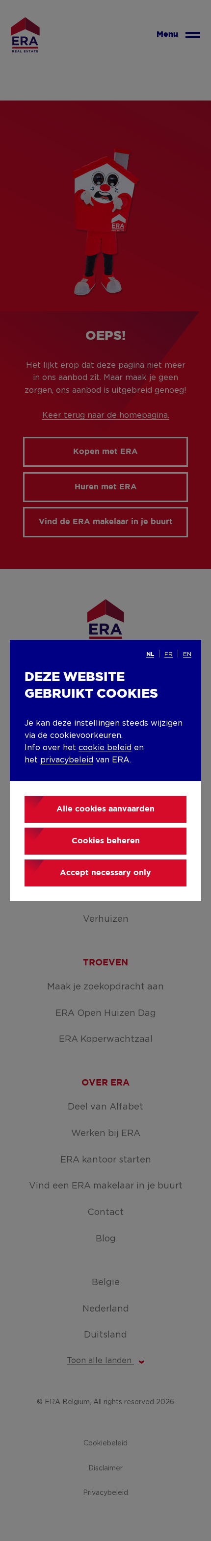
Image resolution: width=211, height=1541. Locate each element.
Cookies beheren (106, 841)
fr (168, 654)
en (187, 654)
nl (150, 654)
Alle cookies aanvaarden (105, 809)
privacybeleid (66, 760)
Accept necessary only (105, 873)
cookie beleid (105, 748)
